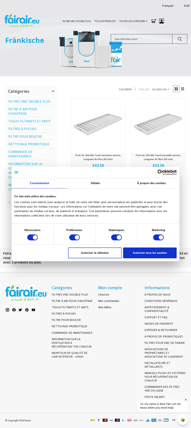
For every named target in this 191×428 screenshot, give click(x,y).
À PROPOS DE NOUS (157, 294)
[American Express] (153, 420)
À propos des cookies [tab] (151, 183)
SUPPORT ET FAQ (156, 317)
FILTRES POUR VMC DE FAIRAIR (165, 343)
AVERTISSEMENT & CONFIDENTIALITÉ (157, 309)
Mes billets (104, 307)
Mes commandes (108, 301)
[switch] (74, 237)
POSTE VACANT (155, 397)
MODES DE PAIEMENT (159, 323)
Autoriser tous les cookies (150, 252)
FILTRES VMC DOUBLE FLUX (77, 21)
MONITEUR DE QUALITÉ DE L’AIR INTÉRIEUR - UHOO (69, 354)
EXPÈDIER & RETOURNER (161, 330)
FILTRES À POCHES (22, 129)
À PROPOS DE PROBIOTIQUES (164, 336)
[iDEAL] (92, 420)
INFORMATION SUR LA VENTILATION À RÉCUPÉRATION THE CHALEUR (72, 342)
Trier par (143, 89)
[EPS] (160, 420)
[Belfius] (141, 420)
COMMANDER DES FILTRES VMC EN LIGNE (162, 388)
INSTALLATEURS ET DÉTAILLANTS (157, 364)
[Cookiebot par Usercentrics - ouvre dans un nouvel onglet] (160, 172)
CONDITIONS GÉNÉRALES (161, 301)
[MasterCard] (105, 420)
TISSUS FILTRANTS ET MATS (29, 121)
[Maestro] (117, 420)
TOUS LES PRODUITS (105, 21)
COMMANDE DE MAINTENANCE (20, 153)
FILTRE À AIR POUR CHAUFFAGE (22, 111)
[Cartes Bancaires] (166, 420)
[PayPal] (98, 420)
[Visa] (111, 420)
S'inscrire (103, 294)
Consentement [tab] (39, 183)
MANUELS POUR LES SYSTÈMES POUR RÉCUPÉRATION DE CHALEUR (165, 376)
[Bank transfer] (135, 420)
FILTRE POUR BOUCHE (25, 136)
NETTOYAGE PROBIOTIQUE (28, 144)
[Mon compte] (161, 21)
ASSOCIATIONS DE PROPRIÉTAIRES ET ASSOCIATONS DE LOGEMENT (164, 352)
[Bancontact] (123, 420)
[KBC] (147, 420)
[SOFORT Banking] (129, 420)
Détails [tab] (95, 183)
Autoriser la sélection (95, 252)
